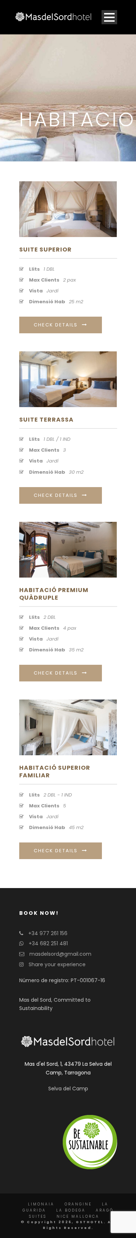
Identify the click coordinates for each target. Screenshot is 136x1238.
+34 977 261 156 (47, 933)
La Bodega (71, 1210)
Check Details (56, 324)
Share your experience (56, 964)
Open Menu (109, 17)
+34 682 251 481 (47, 943)
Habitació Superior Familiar (54, 771)
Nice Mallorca (78, 1216)
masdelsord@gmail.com (59, 954)
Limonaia (41, 1204)
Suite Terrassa (46, 419)
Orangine (78, 1204)
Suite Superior (45, 249)
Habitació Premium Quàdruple (53, 594)
